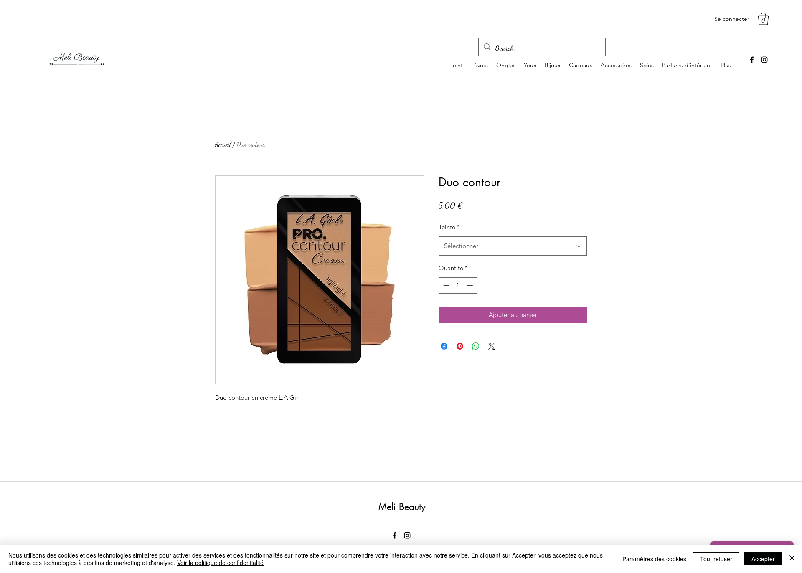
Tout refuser (716, 559)
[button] (763, 19)
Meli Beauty (402, 506)
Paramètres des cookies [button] (654, 559)
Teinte (449, 227)
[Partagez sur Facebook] (444, 346)
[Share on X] (492, 346)
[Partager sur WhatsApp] (476, 346)
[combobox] (513, 246)
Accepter (763, 559)
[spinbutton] (458, 285)
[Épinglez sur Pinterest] (460, 346)
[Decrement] (445, 285)
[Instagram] (764, 60)
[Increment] (470, 285)
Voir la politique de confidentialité (220, 562)
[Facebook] (752, 60)
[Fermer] (792, 558)
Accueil (223, 144)
